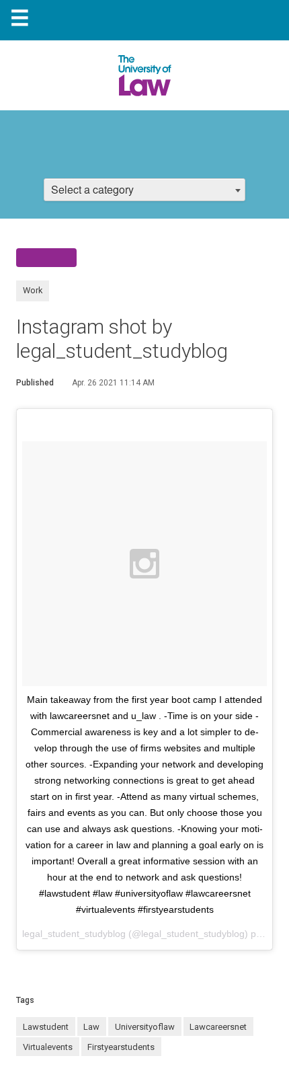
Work (32, 290)
